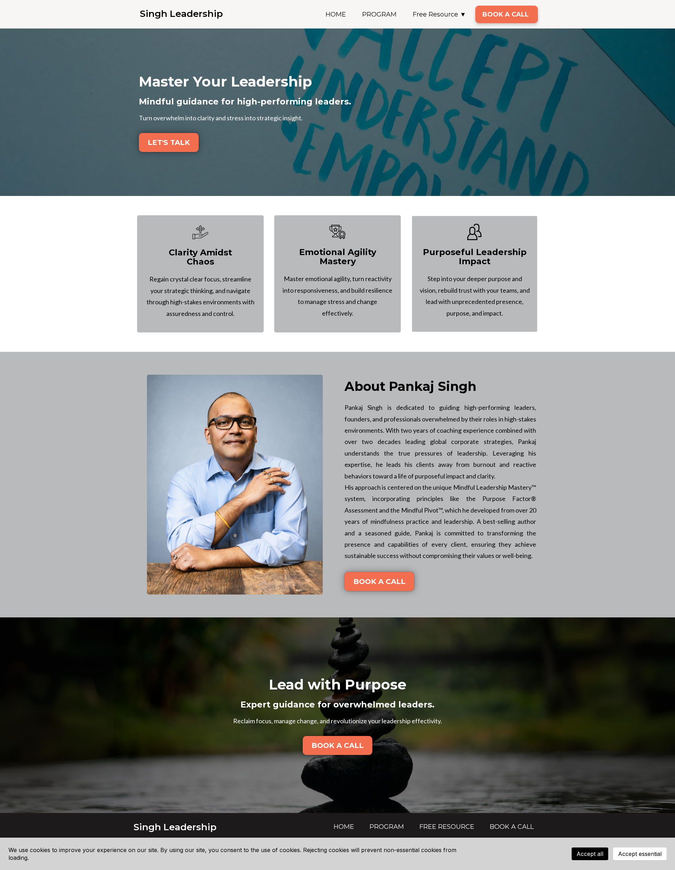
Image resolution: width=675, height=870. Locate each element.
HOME (336, 14)
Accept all (590, 853)
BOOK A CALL (505, 14)
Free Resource (435, 14)
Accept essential (640, 853)
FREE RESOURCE (446, 827)
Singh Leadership (181, 13)
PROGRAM (379, 14)
